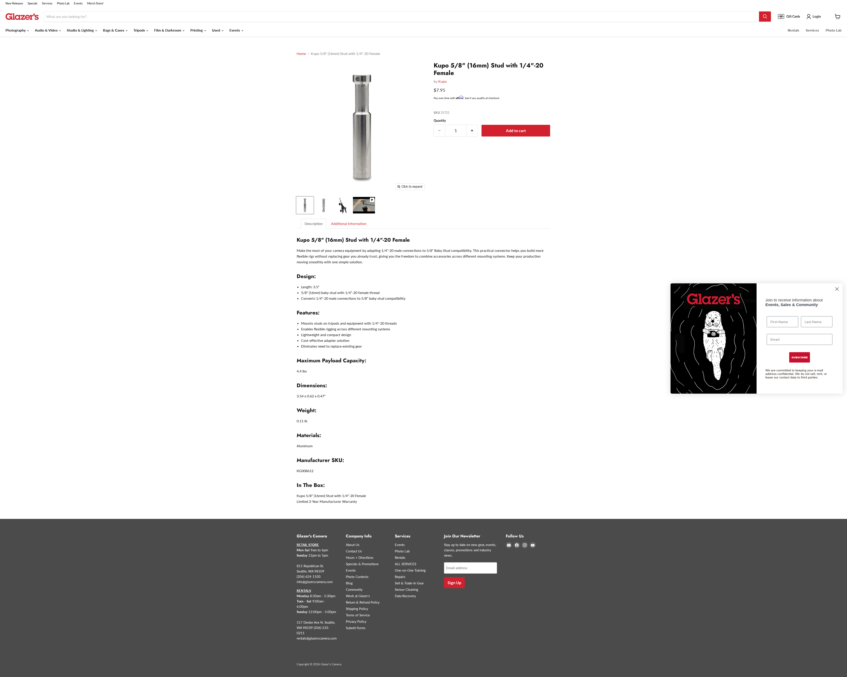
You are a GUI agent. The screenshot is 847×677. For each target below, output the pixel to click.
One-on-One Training (410, 570)
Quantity (440, 120)
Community (354, 589)
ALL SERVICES (405, 564)
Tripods (139, 30)
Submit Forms (355, 628)
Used (216, 30)
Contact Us (354, 551)
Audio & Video (46, 30)
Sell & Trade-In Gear (409, 583)
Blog (349, 583)
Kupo (442, 81)
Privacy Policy (356, 621)
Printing (197, 30)
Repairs (400, 577)
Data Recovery (405, 596)
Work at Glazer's (358, 596)
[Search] (765, 16)
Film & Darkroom (168, 30)
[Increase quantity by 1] (472, 131)
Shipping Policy (357, 609)
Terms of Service (358, 615)
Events (78, 3)
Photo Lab (63, 3)
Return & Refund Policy (363, 602)
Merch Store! (95, 3)
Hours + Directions (359, 557)
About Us (353, 545)
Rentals (793, 30)
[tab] (314, 224)
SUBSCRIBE (799, 357)
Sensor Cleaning (406, 589)
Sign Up (454, 582)
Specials (32, 3)
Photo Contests (357, 577)
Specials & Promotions (362, 564)
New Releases (14, 3)
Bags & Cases (114, 30)
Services (47, 3)
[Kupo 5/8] (305, 205)
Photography (16, 30)
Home (301, 54)
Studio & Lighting (81, 30)
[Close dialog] (837, 289)
